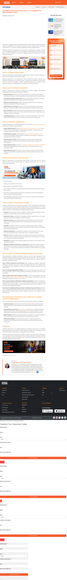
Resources (58, 2)
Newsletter (24, 405)
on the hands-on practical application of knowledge (33, 144)
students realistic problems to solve (33, 134)
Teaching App (62, 390)
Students (29, 2)
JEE (42, 394)
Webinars (24, 411)
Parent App (24, 399)
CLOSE (2, 462)
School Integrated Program (28, 394)
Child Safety (4, 409)
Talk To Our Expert (56, 75)
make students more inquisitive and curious (30, 128)
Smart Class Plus (25, 390)
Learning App (25, 397)
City (51, 64)
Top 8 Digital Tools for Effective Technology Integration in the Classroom (58, 32)
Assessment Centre (26, 392)
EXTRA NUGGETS (60, 7)
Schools (14, 2)
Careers (3, 392)
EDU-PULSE (51, 7)
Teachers (21, 2)
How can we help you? (5, 452)
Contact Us (4, 390)
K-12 (43, 390)
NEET (43, 392)
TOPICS (44, 7)
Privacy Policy (5, 407)
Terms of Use (5, 405)
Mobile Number (53, 45)
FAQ (3, 394)
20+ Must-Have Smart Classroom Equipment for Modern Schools (58, 20)
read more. (33, 372)
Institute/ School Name (55, 59)
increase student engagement (16, 277)
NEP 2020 (24, 409)
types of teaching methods (38, 124)
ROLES (37, 7)
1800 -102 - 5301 (37, 417)
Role (1, 437)
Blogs (23, 407)
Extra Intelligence (46, 403)
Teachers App (23, 309)
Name (51, 50)
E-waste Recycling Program (8, 412)
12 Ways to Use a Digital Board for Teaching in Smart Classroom (57, 26)
